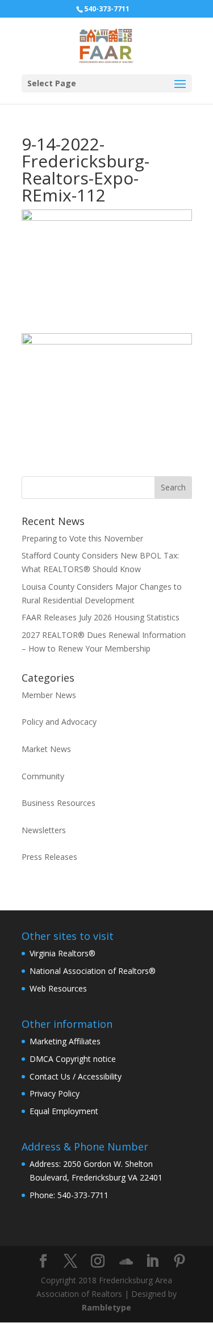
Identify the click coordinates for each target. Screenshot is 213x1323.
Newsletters (44, 830)
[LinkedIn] (152, 1261)
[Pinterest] (179, 1261)
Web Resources (58, 988)
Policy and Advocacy (59, 721)
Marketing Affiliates (65, 1041)
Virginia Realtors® (62, 953)
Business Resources (58, 802)
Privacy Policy (55, 1093)
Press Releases (49, 856)
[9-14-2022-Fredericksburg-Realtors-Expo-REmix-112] (107, 453)
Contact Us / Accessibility (76, 1076)
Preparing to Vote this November (82, 538)
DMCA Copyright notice (73, 1058)
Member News (49, 695)
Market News (46, 749)
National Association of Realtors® (93, 970)
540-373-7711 (107, 9)
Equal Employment (64, 1111)
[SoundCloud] (126, 1262)
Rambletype (106, 1307)
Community (43, 776)
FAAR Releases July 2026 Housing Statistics (100, 617)
